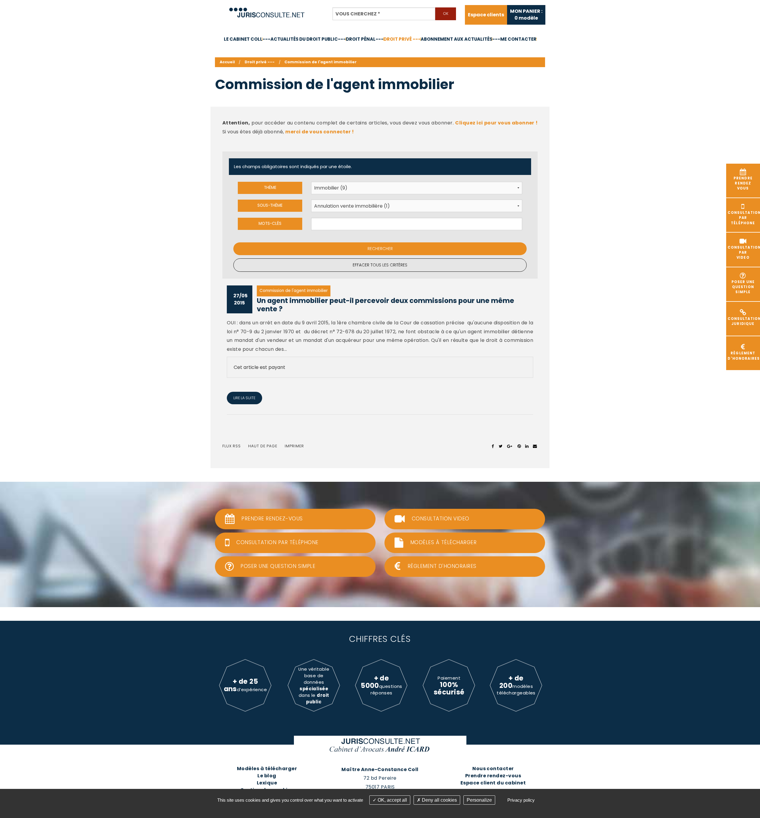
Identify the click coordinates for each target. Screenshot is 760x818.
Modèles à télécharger (267, 768)
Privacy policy (521, 800)
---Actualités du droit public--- (304, 39)
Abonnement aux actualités (456, 39)
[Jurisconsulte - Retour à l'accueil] (267, 10)
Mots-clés (270, 223)
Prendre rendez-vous (493, 775)
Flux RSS (231, 446)
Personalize (479, 800)
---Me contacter (514, 39)
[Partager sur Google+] (509, 446)
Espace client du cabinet (493, 782)
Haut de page (262, 446)
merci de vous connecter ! (319, 131)
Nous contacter (493, 768)
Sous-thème (270, 205)
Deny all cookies (439, 800)
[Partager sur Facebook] (493, 446)
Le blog (266, 775)
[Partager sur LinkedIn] (527, 446)
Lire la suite (244, 397)
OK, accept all (391, 800)
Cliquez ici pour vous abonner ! (496, 122)
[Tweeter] (500, 446)
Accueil (227, 61)
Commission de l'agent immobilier (320, 61)
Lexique (267, 782)
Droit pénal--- (365, 39)
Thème (270, 187)
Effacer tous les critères (380, 265)
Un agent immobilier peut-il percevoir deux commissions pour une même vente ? (385, 305)
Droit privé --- (402, 39)
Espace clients (486, 15)
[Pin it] (519, 446)
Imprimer (294, 446)
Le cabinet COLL (243, 39)
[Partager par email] (535, 446)
